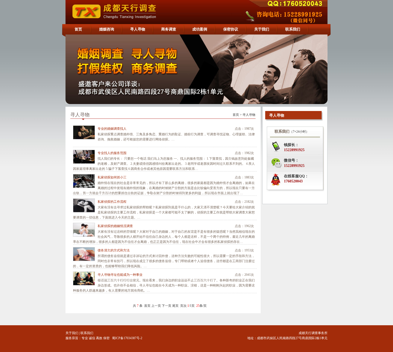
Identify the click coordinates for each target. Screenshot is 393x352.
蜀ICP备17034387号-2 (127, 338)
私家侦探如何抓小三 (112, 177)
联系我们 (86, 333)
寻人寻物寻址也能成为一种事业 (120, 275)
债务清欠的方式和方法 (114, 250)
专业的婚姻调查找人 (112, 129)
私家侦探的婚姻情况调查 (115, 226)
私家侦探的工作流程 (112, 202)
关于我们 (72, 333)
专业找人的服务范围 (112, 153)
